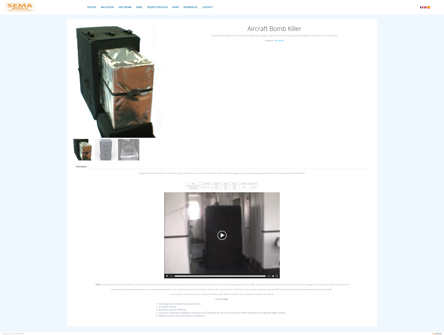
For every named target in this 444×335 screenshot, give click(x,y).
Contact (207, 7)
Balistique (107, 7)
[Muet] (273, 276)
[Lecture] (167, 276)
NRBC (139, 7)
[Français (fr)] (421, 7)
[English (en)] (425, 7)
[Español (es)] (428, 7)
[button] (222, 235)
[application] (222, 235)
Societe (91, 7)
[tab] (81, 166)
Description (81, 166)
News (175, 7)
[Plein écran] (277, 276)
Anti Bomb (125, 7)
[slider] (220, 276)
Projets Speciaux (157, 7)
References (190, 7)
